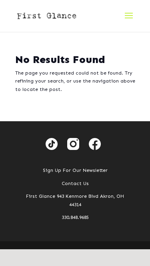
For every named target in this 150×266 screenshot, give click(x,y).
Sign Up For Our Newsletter (75, 170)
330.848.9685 (75, 217)
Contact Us (75, 183)
